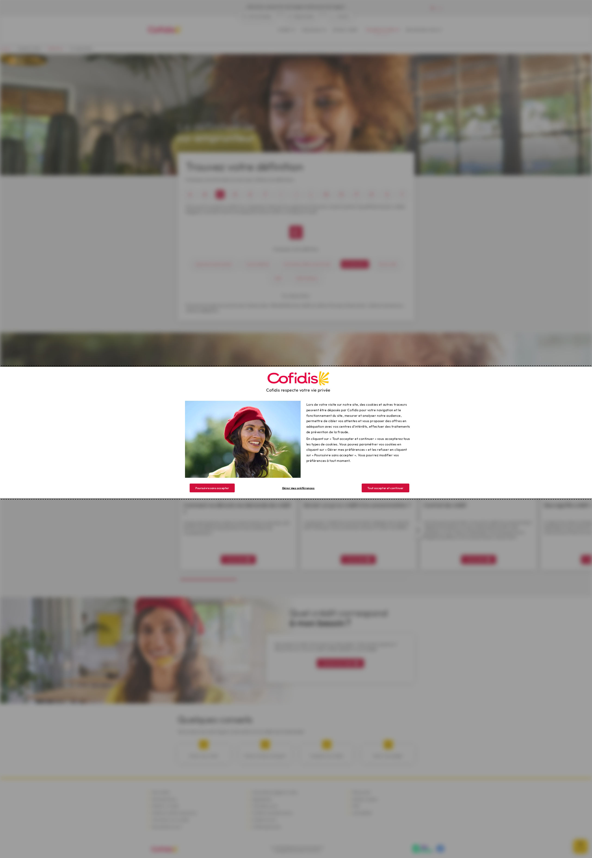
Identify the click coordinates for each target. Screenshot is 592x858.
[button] (385, 488)
